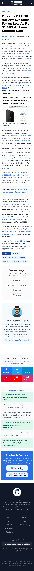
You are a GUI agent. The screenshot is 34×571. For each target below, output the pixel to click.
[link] (25, 321)
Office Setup (9, 532)
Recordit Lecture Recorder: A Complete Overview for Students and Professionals (16, 425)
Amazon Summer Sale (22, 141)
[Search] (31, 3)
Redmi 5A (26, 246)
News (9, 11)
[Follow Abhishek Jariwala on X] (28, 321)
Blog (8, 517)
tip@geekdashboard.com (17, 544)
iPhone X (22, 257)
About (9, 521)
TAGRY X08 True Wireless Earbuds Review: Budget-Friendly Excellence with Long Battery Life (17, 443)
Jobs (25, 521)
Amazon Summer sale (9, 257)
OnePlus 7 (21, 56)
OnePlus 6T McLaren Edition (11, 204)
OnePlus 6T (28, 71)
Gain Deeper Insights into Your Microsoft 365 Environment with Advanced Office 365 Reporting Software (17, 415)
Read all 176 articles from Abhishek (17, 340)
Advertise (25, 517)
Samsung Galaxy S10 (20, 261)
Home (4, 11)
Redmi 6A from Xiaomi (17, 241)
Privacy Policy (25, 525)
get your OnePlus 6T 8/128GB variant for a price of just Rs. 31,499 (15, 175)
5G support (27, 59)
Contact (9, 525)
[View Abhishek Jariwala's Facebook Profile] (25, 321)
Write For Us (9, 528)
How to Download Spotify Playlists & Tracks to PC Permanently (15, 434)
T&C (25, 528)
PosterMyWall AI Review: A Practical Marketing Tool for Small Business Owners (15, 397)
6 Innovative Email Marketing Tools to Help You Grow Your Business (16, 406)
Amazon (15, 253)
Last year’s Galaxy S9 (9, 234)
